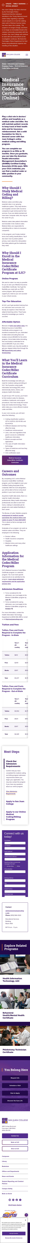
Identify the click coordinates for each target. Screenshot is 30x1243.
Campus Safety (7, 1189)
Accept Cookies (14, 1233)
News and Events (8, 1176)
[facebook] (17, 1200)
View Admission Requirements (11, 792)
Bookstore (5, 1166)
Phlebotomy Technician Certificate (14, 1051)
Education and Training (16, 64)
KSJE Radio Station (15, 1205)
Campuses (5, 1156)
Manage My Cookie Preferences (13, 1238)
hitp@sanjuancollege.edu (14, 619)
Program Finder (7, 66)
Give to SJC (15, 1149)
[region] (14, 1230)
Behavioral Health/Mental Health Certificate (13, 1015)
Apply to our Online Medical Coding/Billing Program (16, 816)
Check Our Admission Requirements (13, 763)
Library (4, 1161)
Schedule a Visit (15, 1085)
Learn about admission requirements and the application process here (13, 581)
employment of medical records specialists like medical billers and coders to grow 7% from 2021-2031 (14, 517)
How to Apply (15, 1093)
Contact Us (15, 1136)
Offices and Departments (10, 1171)
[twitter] (20, 1200)
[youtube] (10, 1200)
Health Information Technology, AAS (12, 979)
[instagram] (13, 1200)
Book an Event (7, 1194)
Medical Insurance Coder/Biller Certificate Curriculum (15, 460)
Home (4, 64)
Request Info (15, 1078)
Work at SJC (15, 1142)
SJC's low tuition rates (17, 326)
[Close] (25, 1220)
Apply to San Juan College (15, 802)
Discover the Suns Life (15, 1101)
